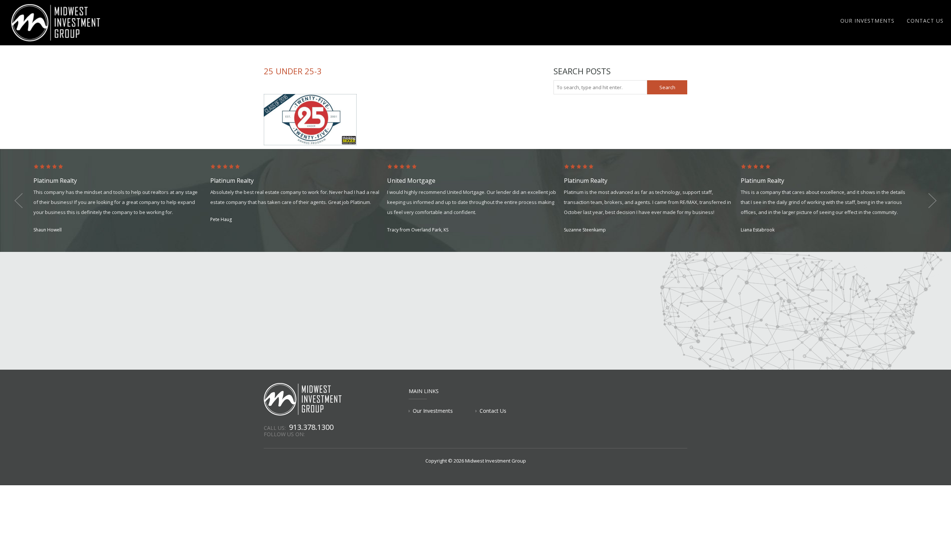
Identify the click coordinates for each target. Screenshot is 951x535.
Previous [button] (18, 200)
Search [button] (667, 87)
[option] (121, 199)
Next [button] (932, 200)
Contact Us (925, 20)
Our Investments (867, 20)
